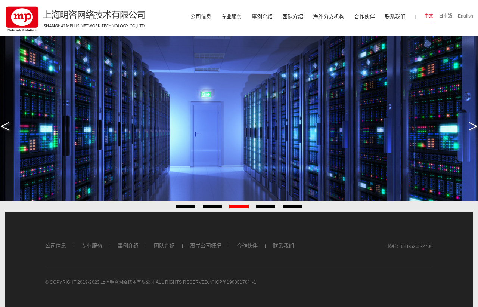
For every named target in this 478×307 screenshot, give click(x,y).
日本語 (445, 16)
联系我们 (395, 16)
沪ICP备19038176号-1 (233, 282)
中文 (428, 16)
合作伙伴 (364, 16)
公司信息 (200, 16)
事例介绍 (262, 16)
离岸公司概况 (205, 246)
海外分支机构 (328, 16)
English (465, 16)
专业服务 (231, 16)
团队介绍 (292, 16)
